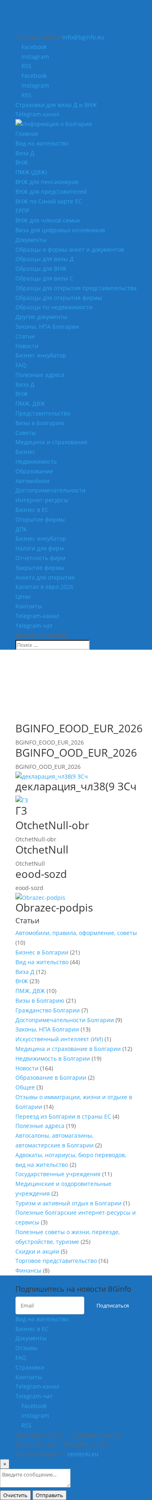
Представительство (42, 413)
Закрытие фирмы (39, 567)
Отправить (49, 1495)
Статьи (25, 336)
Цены (23, 596)
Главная (26, 133)
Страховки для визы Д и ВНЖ (56, 105)
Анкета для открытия (45, 577)
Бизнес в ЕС (32, 510)
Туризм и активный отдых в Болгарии (68, 1203)
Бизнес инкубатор (40, 355)
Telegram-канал (37, 114)
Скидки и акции (37, 1251)
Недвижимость (36, 461)
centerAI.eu (82, 1454)
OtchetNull (42, 849)
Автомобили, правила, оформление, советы (76, 933)
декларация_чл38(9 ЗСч (76, 786)
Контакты (28, 606)
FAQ (20, 365)
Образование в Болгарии (50, 1077)
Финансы (28, 1270)
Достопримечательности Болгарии (64, 1020)
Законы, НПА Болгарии (47, 326)
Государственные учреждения (58, 1174)
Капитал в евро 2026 (44, 587)
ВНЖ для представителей (51, 191)
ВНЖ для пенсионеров (46, 182)
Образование (34, 471)
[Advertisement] (80, 696)
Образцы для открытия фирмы (58, 298)
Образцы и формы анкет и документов (69, 249)
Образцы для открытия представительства (76, 288)
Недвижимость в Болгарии (52, 1058)
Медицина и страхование (51, 442)
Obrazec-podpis (54, 907)
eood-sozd (41, 874)
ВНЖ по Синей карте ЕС (48, 201)
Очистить (15, 1495)
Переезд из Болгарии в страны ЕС (63, 1116)
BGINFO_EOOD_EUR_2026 (79, 728)
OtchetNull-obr (52, 825)
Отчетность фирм (40, 558)
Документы (31, 240)
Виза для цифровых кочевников (60, 230)
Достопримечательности (50, 490)
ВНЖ (21, 162)
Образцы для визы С (44, 278)
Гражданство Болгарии (47, 1010)
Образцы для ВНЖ (40, 268)
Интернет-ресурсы (42, 500)
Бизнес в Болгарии (42, 952)
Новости (27, 346)
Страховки (30, 1367)
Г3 (21, 810)
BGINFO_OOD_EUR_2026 (76, 752)
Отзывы (26, 1348)
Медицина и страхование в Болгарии (68, 1049)
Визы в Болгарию (39, 423)
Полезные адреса (39, 375)
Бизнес (25, 452)
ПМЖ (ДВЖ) (31, 172)
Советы (25, 433)
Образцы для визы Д (44, 259)
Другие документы (41, 317)
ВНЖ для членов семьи (47, 220)
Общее (25, 1087)
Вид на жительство (42, 143)
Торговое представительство (56, 1261)
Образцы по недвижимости (53, 307)
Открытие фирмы (40, 519)
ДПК (21, 529)
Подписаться (112, 1305)
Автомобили (32, 481)
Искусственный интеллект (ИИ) (59, 1039)
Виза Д (24, 153)
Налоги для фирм (39, 548)
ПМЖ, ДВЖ (30, 403)
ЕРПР (22, 210)
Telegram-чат (34, 625)
